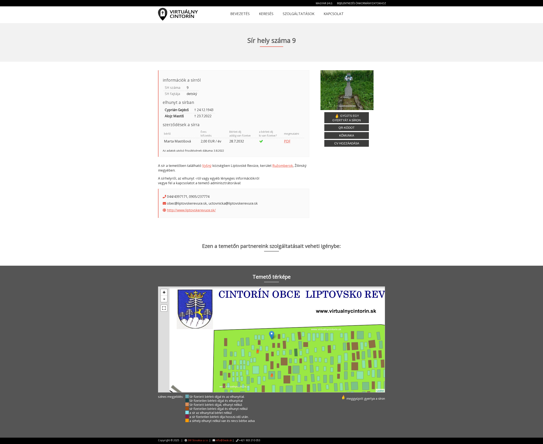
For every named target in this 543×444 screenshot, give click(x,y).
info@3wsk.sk (224, 440)
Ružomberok (282, 165)
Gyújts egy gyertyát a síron (346, 118)
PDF (287, 141)
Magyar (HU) (324, 3)
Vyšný (206, 165)
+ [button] (164, 292)
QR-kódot (347, 127)
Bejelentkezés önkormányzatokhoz (361, 3)
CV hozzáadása (346, 143)
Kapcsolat (334, 13)
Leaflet (380, 390)
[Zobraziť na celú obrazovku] (164, 308)
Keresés (266, 13)
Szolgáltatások (298, 13)
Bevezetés (240, 13)
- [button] (164, 299)
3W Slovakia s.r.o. (198, 440)
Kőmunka (346, 135)
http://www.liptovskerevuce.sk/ (191, 210)
